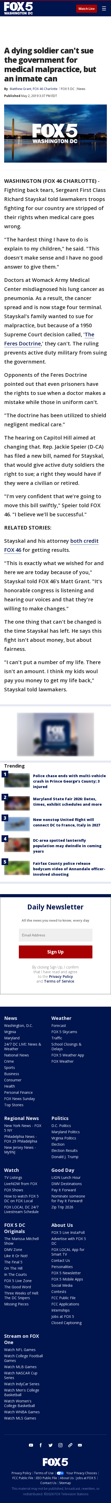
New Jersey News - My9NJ (20, 1149)
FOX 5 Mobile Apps (67, 1279)
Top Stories (13, 1104)
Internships (60, 1310)
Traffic (56, 1037)
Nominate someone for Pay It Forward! (68, 1198)
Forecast (58, 1025)
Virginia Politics (63, 1138)
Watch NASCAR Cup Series (20, 1375)
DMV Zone (13, 1249)
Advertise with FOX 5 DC (68, 1241)
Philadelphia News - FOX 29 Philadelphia (20, 1139)
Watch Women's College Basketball (19, 1403)
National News (16, 1055)
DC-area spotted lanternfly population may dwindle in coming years (67, 846)
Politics (59, 1118)
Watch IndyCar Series (21, 1383)
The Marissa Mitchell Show (21, 1241)
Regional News (21, 1118)
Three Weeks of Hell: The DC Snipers (21, 1295)
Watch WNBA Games (22, 1411)
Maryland (12, 1037)
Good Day (62, 1170)
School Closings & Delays (66, 1046)
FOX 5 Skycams (64, 1031)
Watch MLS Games (20, 1418)
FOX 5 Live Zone (18, 1280)
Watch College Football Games (23, 1358)
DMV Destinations (66, 1183)
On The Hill (13, 1268)
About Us (62, 1225)
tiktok (70, 1445)
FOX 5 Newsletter (66, 1272)
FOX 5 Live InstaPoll (68, 1232)
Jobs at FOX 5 (62, 1316)
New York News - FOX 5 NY (22, 1128)
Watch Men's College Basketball (21, 1392)
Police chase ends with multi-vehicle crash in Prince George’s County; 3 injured (69, 781)
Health (9, 1086)
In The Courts (15, 1274)
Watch (11, 1170)
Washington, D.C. (18, 1025)
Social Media (62, 1285)
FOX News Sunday (19, 1098)
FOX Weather (62, 1061)
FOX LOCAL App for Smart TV (67, 1252)
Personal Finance (18, 1092)
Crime (9, 1061)
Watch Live (86, 9)
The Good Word (17, 1286)
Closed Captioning (66, 1322)
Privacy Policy (61, 976)
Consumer (12, 1079)
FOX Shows (13, 1189)
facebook (41, 1445)
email (80, 1445)
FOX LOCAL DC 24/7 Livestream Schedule (21, 1209)
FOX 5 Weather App (67, 1055)
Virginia (10, 1031)
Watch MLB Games (20, 1366)
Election (58, 1144)
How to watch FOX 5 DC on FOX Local (21, 1198)
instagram (60, 1445)
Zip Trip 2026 (62, 1207)
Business (11, 1073)
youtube (31, 1445)
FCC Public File (63, 1297)
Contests (58, 1291)
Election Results (64, 1150)
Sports (9, 1067)
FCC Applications (65, 1304)
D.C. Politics (61, 1125)
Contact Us (60, 1260)
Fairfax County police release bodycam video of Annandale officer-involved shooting (69, 869)
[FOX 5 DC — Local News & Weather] (19, 8)
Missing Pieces (16, 1304)
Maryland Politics (65, 1131)
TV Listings (13, 1177)
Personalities (62, 1266)
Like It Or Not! (16, 1255)
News (81, 89)
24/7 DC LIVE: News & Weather (22, 1046)
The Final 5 (13, 1262)
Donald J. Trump (64, 1156)
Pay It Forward (63, 1189)
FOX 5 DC (68, 89)
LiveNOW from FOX (20, 1183)
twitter (50, 1445)
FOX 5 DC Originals (14, 1228)
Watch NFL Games (20, 1349)
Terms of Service (59, 981)
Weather (61, 1018)
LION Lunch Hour (66, 1177)
